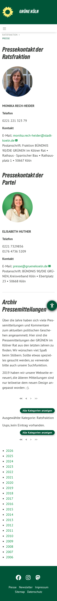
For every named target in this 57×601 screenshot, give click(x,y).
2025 (9, 456)
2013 (9, 520)
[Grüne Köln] (7, 12)
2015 (9, 509)
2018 (9, 493)
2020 (9, 482)
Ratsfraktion (10, 34)
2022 (9, 472)
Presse (6, 38)
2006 (9, 557)
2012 (9, 525)
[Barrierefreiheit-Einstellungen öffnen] (52, 305)
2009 (9, 541)
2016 (9, 504)
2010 (9, 536)
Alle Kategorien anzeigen (37, 410)
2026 (9, 450)
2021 (9, 477)
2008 (9, 546)
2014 (9, 514)
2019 (9, 488)
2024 (9, 461)
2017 (9, 498)
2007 (9, 552)
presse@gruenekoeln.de (30, 266)
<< (21, 398)
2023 (9, 466)
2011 (9, 530)
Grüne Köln (29, 11)
